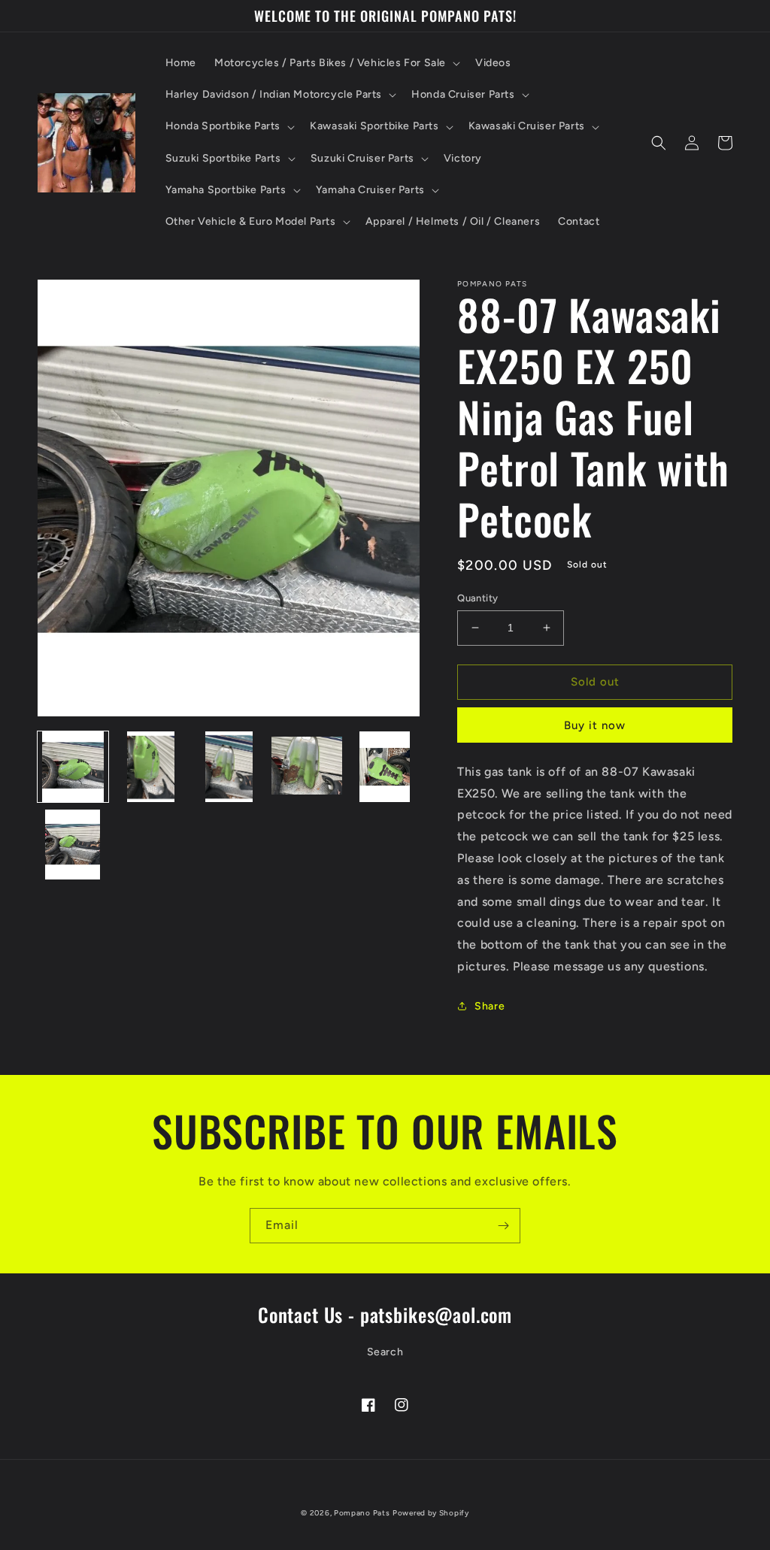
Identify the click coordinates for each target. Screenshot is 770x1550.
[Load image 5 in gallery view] (385, 766)
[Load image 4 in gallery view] (306, 766)
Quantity (477, 598)
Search (385, 1352)
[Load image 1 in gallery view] (73, 766)
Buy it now (595, 725)
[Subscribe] (503, 1225)
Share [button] (489, 1006)
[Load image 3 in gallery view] (228, 766)
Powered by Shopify (431, 1513)
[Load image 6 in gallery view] (73, 845)
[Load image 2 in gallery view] (151, 766)
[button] (335, 63)
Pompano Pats (362, 1513)
